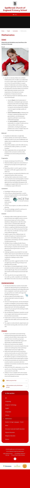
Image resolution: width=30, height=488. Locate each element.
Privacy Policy (14, 455)
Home (3, 31)
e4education (21, 451)
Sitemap (7, 455)
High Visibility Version (8, 453)
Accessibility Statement (20, 453)
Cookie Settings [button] (21, 455)
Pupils (8, 31)
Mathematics (24, 31)
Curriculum (15, 31)
